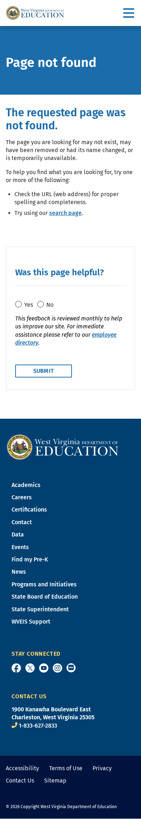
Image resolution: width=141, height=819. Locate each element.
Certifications (29, 509)
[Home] (62, 446)
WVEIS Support (31, 621)
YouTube (43, 668)
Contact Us (20, 780)
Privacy (102, 768)
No (50, 304)
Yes (28, 304)
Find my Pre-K (30, 559)
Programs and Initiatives (44, 584)
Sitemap (55, 780)
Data (18, 534)
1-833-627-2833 (38, 725)
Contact (22, 522)
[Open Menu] (129, 13)
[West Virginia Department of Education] (35, 13)
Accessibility (22, 768)
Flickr (71, 667)
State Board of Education (45, 596)
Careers (22, 497)
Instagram (57, 668)
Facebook (16, 668)
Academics (26, 485)
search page (65, 213)
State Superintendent (40, 609)
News (19, 571)
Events (20, 547)
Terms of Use (65, 768)
